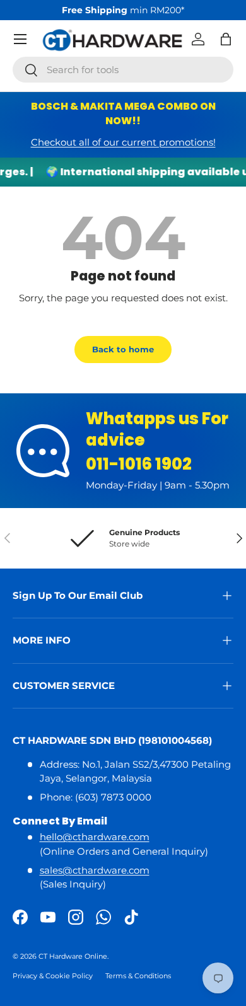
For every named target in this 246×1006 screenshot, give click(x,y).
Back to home (123, 349)
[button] (226, 39)
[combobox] (123, 70)
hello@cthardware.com (94, 837)
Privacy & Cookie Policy (53, 975)
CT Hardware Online (72, 956)
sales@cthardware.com (94, 870)
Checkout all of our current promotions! (123, 142)
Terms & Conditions (138, 975)
